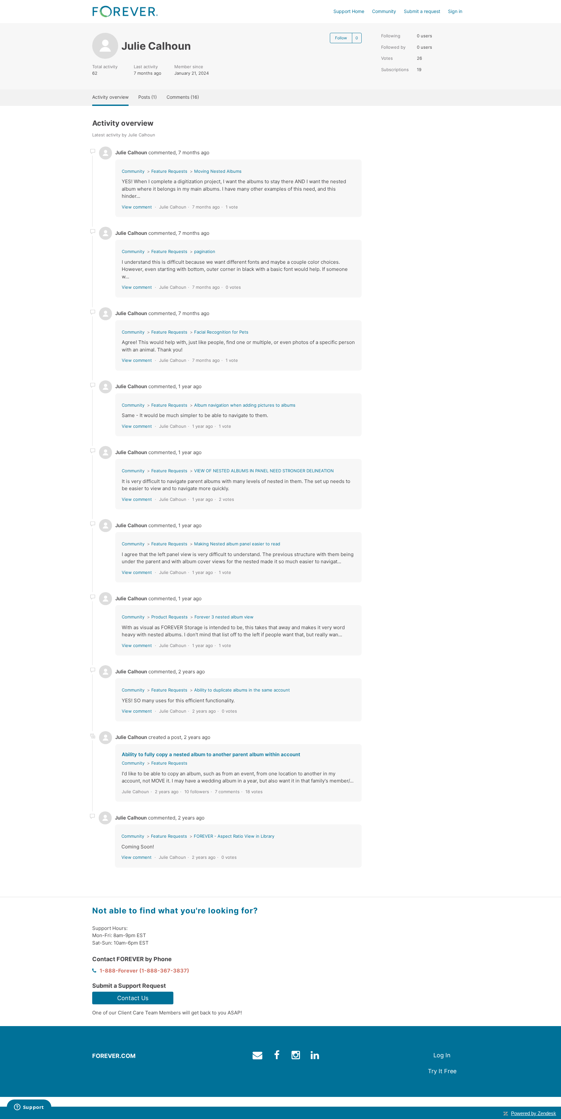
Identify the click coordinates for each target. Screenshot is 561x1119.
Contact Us (132, 998)
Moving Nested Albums (218, 171)
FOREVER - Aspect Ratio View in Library (234, 836)
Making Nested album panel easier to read (237, 543)
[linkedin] (316, 1056)
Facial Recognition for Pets (221, 332)
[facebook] (277, 1056)
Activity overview (110, 97)
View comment (137, 207)
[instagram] (296, 1056)
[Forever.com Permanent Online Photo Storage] (125, 12)
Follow (341, 37)
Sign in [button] (455, 11)
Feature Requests (169, 171)
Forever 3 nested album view (224, 616)
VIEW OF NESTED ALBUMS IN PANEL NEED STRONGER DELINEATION (264, 470)
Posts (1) (147, 97)
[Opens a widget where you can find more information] (28, 1108)
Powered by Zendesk (533, 1113)
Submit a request (422, 11)
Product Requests (169, 616)
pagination (204, 251)
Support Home (348, 11)
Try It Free (442, 1071)
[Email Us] (258, 1056)
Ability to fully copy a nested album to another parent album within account (211, 754)
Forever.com (113, 1055)
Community (384, 11)
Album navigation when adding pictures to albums (244, 405)
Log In (442, 1055)
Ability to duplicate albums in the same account (242, 690)
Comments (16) (183, 97)
